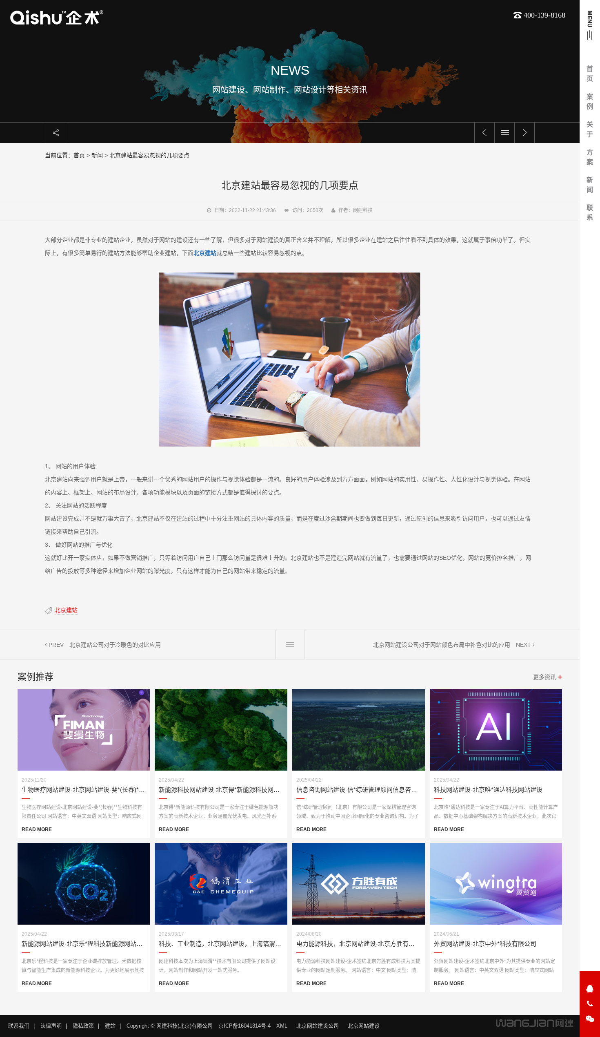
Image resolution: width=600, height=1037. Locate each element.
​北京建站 (66, 610)
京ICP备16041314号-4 (244, 1026)
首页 (590, 73)
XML (281, 1026)
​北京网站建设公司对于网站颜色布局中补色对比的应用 (441, 644)
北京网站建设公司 (317, 1026)
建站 (110, 1026)
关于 (590, 129)
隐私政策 (83, 1026)
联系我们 (18, 1026)
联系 (590, 212)
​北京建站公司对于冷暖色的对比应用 (115, 644)
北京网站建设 (364, 1026)
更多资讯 (544, 677)
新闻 (590, 185)
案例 (590, 101)
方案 (590, 157)
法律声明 (51, 1026)
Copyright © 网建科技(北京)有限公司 (170, 1026)
